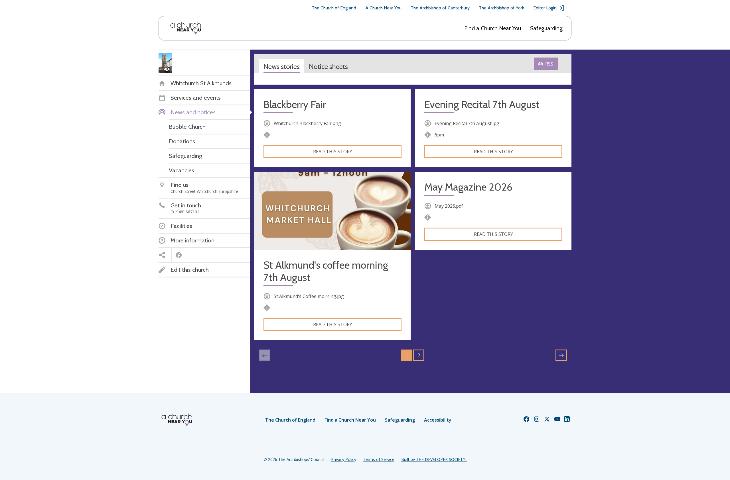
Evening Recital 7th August (482, 104)
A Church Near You (383, 8)
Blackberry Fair (294, 104)
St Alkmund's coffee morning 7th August (325, 271)
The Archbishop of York (501, 8)
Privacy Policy (343, 459)
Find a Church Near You (492, 28)
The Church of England (334, 8)
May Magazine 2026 (468, 187)
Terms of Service (378, 459)
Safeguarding (546, 28)
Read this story (332, 151)
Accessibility (437, 420)
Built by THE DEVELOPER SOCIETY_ (434, 459)
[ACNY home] (185, 28)
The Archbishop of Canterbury (440, 8)
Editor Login (545, 8)
